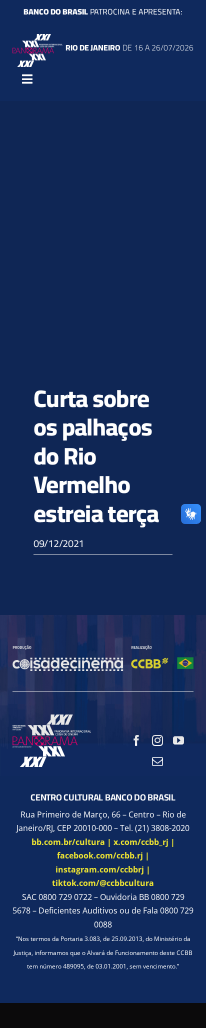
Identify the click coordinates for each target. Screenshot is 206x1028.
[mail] (157, 761)
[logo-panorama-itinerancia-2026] (37, 38)
